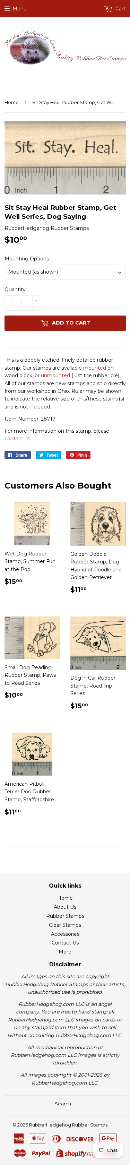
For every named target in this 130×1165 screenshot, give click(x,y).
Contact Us (65, 943)
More (65, 952)
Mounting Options (27, 259)
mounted (94, 368)
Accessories (65, 934)
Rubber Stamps (65, 916)
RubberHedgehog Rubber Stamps (68, 1125)
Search (63, 1103)
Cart (119, 9)
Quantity (15, 289)
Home (12, 102)
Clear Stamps (65, 925)
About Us (65, 907)
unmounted (55, 375)
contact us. (18, 438)
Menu (19, 9)
